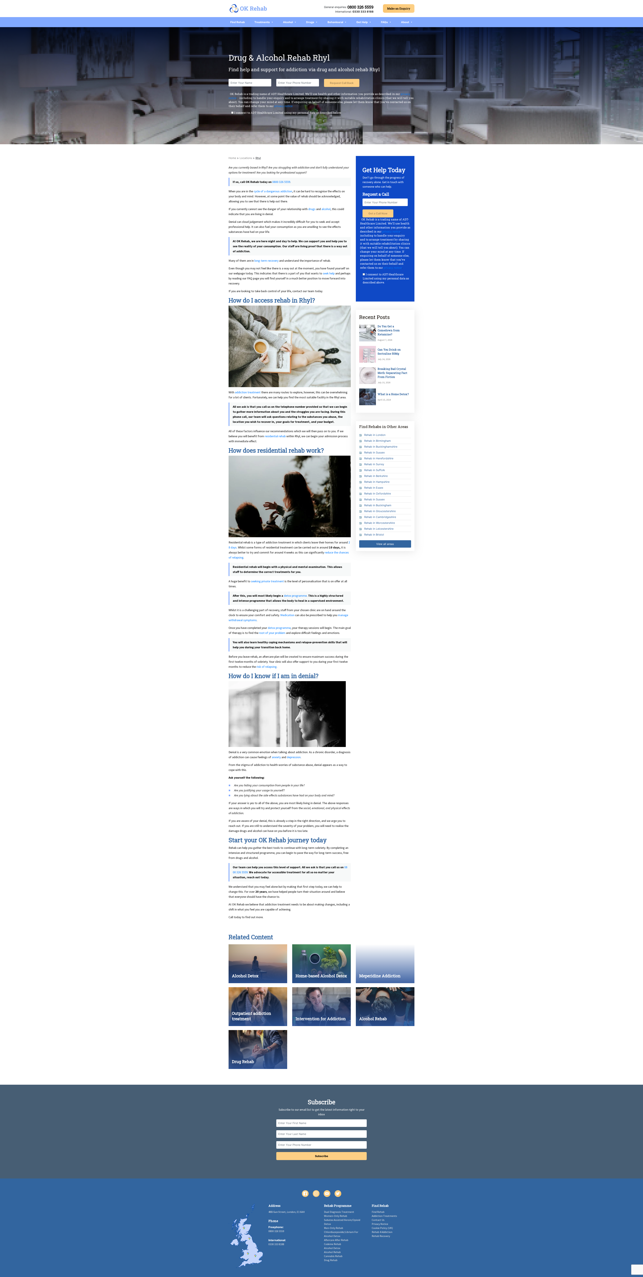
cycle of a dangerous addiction (273, 191)
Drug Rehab (330, 1260)
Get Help (362, 22)
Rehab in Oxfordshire (377, 493)
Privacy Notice (380, 1224)
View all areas (385, 544)
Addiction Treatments (384, 1216)
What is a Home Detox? (393, 394)
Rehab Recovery (381, 1236)
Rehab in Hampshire (376, 481)
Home (232, 158)
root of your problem (272, 633)
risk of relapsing (267, 667)
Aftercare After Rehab (336, 1240)
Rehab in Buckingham (377, 505)
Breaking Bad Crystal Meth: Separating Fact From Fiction (392, 373)
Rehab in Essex (373, 487)
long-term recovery (266, 261)
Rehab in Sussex (374, 452)
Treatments (262, 22)
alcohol (326, 209)
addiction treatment (248, 392)
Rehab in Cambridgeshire (380, 517)
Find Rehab (237, 22)
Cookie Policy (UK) (382, 1228)
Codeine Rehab (332, 1244)
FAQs (384, 22)
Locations (246, 158)
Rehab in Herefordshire (378, 458)
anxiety (276, 757)
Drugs (310, 22)
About (405, 22)
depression (294, 757)
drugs (311, 209)
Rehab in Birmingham (377, 440)
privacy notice (283, 106)
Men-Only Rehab (333, 1228)
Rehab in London (374, 435)
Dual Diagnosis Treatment (339, 1212)
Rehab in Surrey (374, 464)
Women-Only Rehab (335, 1216)
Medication (287, 615)
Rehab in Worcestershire (379, 523)
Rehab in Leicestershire (379, 528)
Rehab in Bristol (374, 534)
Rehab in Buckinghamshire (380, 446)
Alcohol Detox (332, 1248)
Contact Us (378, 1220)
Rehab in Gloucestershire (380, 511)
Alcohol (288, 22)
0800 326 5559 (360, 7)
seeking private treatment (267, 581)
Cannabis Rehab (333, 1256)
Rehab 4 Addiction (382, 1232)
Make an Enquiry (398, 8)
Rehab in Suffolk (374, 470)
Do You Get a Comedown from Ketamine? (389, 330)
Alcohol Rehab (332, 1252)
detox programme (295, 596)
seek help (329, 273)
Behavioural (335, 22)
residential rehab (275, 436)
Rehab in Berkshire (376, 476)
